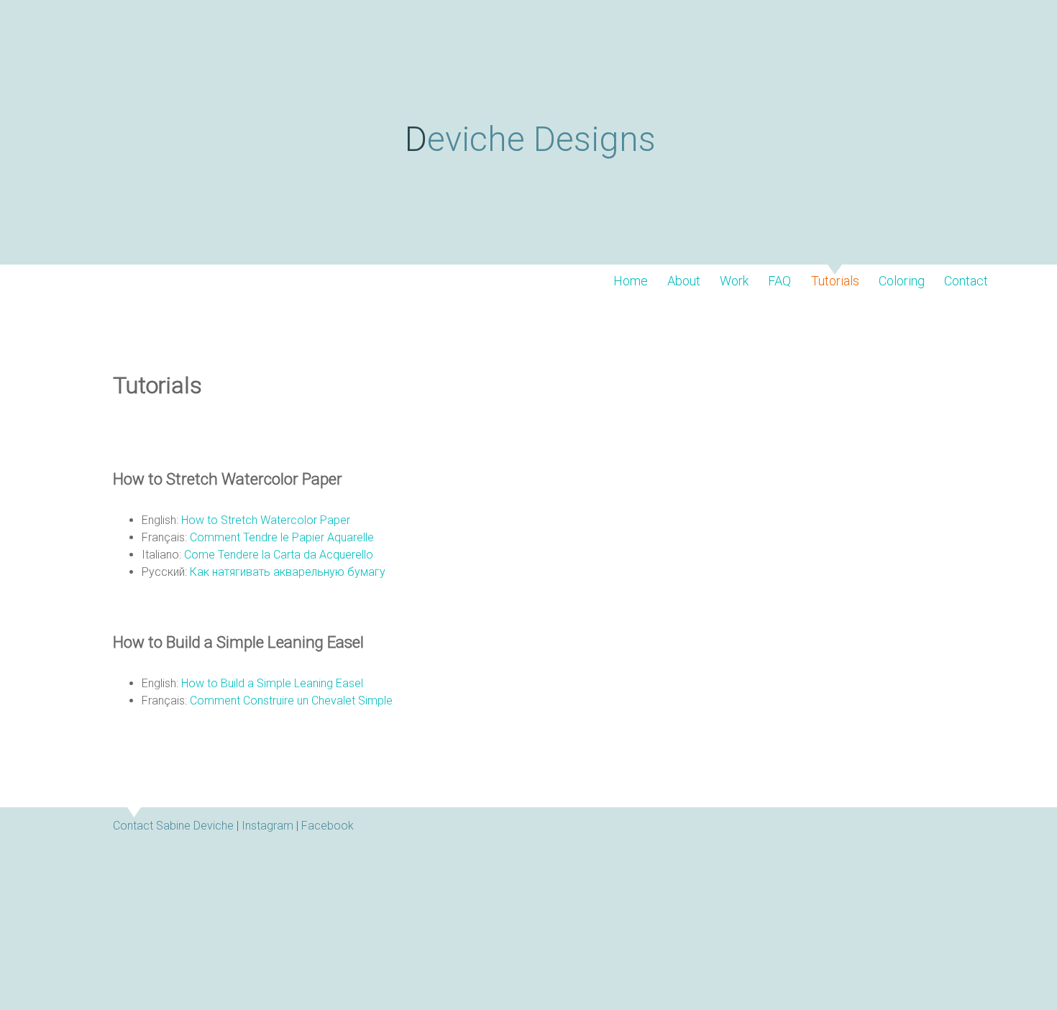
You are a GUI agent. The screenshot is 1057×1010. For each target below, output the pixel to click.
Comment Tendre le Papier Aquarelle (282, 537)
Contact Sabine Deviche (173, 825)
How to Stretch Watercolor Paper (265, 520)
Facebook (327, 825)
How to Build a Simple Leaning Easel (272, 683)
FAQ (779, 281)
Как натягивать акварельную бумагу (287, 572)
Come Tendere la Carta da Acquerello (278, 554)
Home (630, 281)
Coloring (902, 281)
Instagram (267, 825)
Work (734, 281)
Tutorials (835, 281)
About (683, 281)
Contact (966, 281)
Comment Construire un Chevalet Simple (291, 700)
